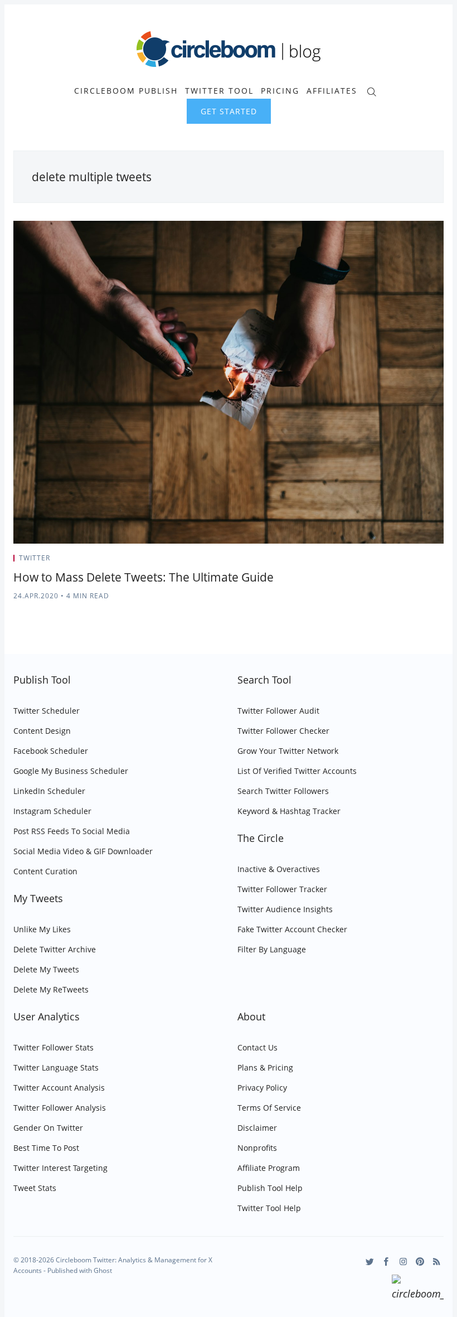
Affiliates (332, 91)
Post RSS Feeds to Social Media (71, 831)
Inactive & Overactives (278, 869)
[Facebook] (386, 1261)
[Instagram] (403, 1261)
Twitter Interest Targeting (60, 1168)
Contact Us (257, 1047)
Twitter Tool (219, 91)
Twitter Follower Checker (283, 730)
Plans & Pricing (265, 1067)
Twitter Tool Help (269, 1208)
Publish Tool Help (270, 1188)
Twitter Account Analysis (59, 1087)
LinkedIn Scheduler (49, 791)
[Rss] (437, 1261)
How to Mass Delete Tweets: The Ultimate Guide (143, 577)
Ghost (103, 1270)
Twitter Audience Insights (285, 909)
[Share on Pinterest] (440, 561)
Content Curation (45, 871)
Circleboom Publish (126, 91)
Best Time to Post (46, 1147)
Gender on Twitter (48, 1127)
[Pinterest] (420, 1261)
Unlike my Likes (42, 929)
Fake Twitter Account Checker (292, 929)
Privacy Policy (262, 1087)
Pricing (280, 91)
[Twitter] (370, 1261)
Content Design (42, 730)
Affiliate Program (268, 1168)
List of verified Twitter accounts (297, 771)
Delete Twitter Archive (54, 949)
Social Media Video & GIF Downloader (83, 851)
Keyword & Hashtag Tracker (289, 811)
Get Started (229, 111)
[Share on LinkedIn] (428, 561)
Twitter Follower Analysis (59, 1107)
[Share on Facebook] (414, 561)
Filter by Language (271, 949)
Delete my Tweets (46, 969)
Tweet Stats (34, 1188)
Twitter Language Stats (56, 1067)
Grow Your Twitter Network (287, 750)
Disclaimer (257, 1127)
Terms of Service (269, 1107)
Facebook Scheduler (50, 750)
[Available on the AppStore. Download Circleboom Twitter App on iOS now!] (418, 1289)
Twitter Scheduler (46, 710)
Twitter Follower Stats (53, 1047)
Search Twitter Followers (283, 791)
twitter (34, 558)
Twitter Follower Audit (278, 710)
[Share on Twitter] (400, 561)
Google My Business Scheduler (70, 771)
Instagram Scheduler (52, 811)
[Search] (371, 90)
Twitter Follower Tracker (282, 889)
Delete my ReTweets (51, 989)
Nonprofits (257, 1147)
